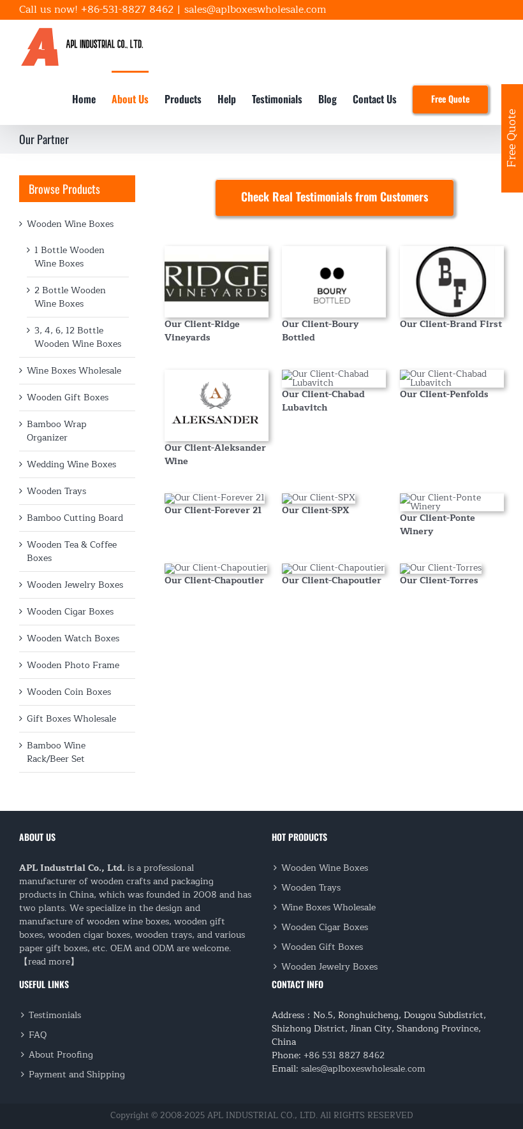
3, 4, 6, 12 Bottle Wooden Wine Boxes (77, 337)
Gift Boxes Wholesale (71, 718)
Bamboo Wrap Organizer (57, 431)
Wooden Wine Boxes (70, 224)
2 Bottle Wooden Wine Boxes (70, 297)
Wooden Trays (56, 491)
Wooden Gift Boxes (67, 397)
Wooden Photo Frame (73, 665)
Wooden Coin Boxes (69, 692)
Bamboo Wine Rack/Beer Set (56, 752)
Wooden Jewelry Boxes (75, 585)
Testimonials (55, 1015)
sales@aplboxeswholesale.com (255, 9)
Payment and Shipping (77, 1074)
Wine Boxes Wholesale (74, 370)
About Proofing (61, 1054)
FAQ (38, 1035)
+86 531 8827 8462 (344, 1055)
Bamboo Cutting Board (75, 518)
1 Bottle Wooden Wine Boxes (69, 257)
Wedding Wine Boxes (71, 464)
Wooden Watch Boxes (73, 638)
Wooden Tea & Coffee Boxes (72, 551)
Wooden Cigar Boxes (70, 611)
